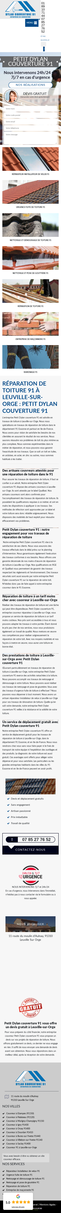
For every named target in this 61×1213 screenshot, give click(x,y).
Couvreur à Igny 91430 (17, 1125)
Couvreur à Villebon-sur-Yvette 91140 (24, 1140)
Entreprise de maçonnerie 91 (20, 1190)
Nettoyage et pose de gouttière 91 (22, 1182)
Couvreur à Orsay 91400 (18, 1129)
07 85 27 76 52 (43, 25)
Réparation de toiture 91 (18, 1186)
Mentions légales (47, 1205)
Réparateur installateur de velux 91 (23, 1171)
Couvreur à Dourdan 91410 (19, 1132)
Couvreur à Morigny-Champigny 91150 (25, 1121)
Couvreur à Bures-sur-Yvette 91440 (23, 1136)
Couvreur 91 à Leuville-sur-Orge (21, 1148)
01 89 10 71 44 (43, 9)
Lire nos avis (18, 1207)
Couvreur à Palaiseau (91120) (20, 1117)
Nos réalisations (30, 85)
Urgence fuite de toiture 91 (19, 1175)
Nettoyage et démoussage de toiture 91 (25, 1179)
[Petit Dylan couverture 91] (20, 9)
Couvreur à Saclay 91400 (18, 1144)
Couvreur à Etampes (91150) (20, 1113)
